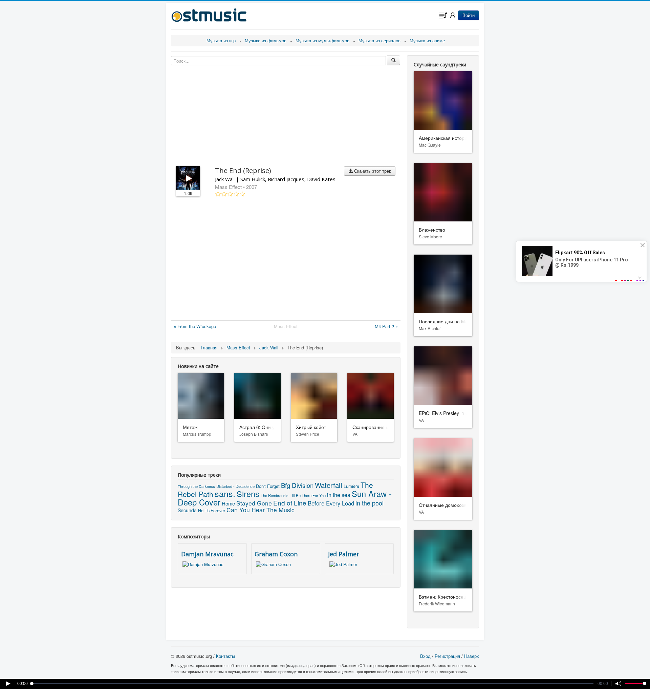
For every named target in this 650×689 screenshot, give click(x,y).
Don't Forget (268, 486)
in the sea (338, 495)
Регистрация (447, 656)
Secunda (187, 510)
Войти (468, 15)
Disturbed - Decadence (235, 486)
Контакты (225, 656)
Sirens (248, 493)
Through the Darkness (196, 486)
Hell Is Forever (211, 511)
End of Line (289, 502)
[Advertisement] (285, 260)
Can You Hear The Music (260, 509)
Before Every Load (331, 503)
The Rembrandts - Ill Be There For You (293, 495)
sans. (225, 493)
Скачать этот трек (372, 171)
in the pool (369, 502)
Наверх (471, 656)
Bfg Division (297, 485)
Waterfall (328, 485)
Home (228, 503)
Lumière (351, 486)
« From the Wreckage (195, 326)
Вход (425, 656)
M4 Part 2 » (386, 326)
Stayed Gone (254, 503)
